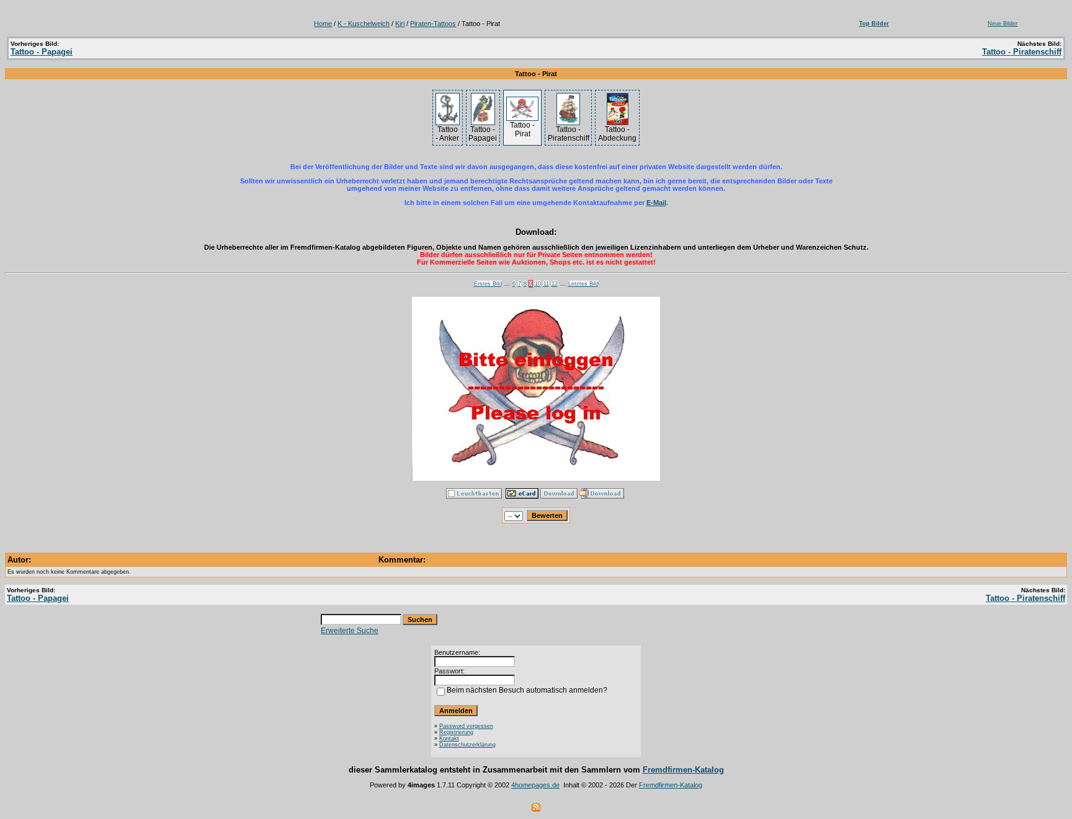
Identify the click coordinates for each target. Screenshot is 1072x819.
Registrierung (456, 732)
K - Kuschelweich (363, 23)
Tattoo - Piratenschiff (1021, 51)
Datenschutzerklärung (467, 745)
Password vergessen (466, 726)
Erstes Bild (488, 284)
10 (538, 284)
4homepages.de (535, 785)
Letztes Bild (583, 284)
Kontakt (449, 738)
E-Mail (656, 202)
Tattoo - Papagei (42, 51)
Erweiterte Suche (349, 630)
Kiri (399, 23)
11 (546, 284)
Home (323, 23)
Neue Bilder (1002, 23)
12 (555, 284)
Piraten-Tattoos (433, 23)
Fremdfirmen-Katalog (683, 769)
